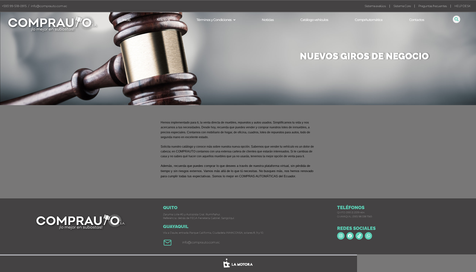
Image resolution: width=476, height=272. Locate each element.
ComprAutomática (368, 20)
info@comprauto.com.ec (49, 6)
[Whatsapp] (368, 236)
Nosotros (163, 20)
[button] (456, 19)
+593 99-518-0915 (14, 6)
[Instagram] (341, 236)
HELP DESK (462, 6)
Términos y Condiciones (214, 20)
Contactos (416, 20)
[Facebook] (350, 236)
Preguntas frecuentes (432, 6)
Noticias (268, 20)
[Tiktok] (359, 236)
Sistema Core (402, 6)
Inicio (126, 20)
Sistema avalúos (375, 6)
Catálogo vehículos (314, 20)
